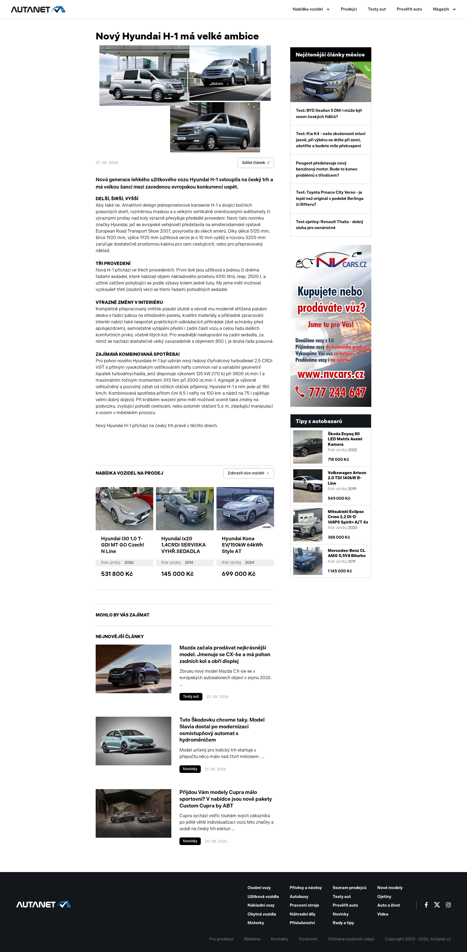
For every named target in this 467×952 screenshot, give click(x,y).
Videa (382, 914)
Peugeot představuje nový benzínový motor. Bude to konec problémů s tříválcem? (327, 169)
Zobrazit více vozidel (246, 473)
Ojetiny (384, 896)
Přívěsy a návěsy (306, 887)
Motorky (256, 922)
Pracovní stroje (304, 905)
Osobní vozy (259, 887)
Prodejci (349, 9)
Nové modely (390, 887)
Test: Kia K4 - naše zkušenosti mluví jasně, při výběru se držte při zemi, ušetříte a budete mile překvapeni (330, 139)
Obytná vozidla (262, 914)
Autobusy (299, 896)
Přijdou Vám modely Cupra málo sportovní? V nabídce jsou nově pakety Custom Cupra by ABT (225, 799)
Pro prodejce (221, 939)
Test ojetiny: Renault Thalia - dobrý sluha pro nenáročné (329, 224)
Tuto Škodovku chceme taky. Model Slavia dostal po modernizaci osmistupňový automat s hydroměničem (222, 730)
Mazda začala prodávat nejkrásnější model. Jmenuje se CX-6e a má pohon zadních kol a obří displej (224, 654)
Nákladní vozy (261, 905)
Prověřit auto (409, 9)
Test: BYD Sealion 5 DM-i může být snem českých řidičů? (333, 91)
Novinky (190, 769)
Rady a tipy (343, 922)
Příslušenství (302, 922)
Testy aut (377, 9)
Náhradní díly (302, 914)
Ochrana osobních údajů (351, 939)
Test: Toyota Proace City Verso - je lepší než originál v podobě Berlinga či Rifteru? (329, 198)
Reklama (252, 939)
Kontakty (279, 939)
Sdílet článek (253, 162)
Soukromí (308, 939)
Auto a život (388, 905)
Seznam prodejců (349, 887)
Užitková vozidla (263, 896)
